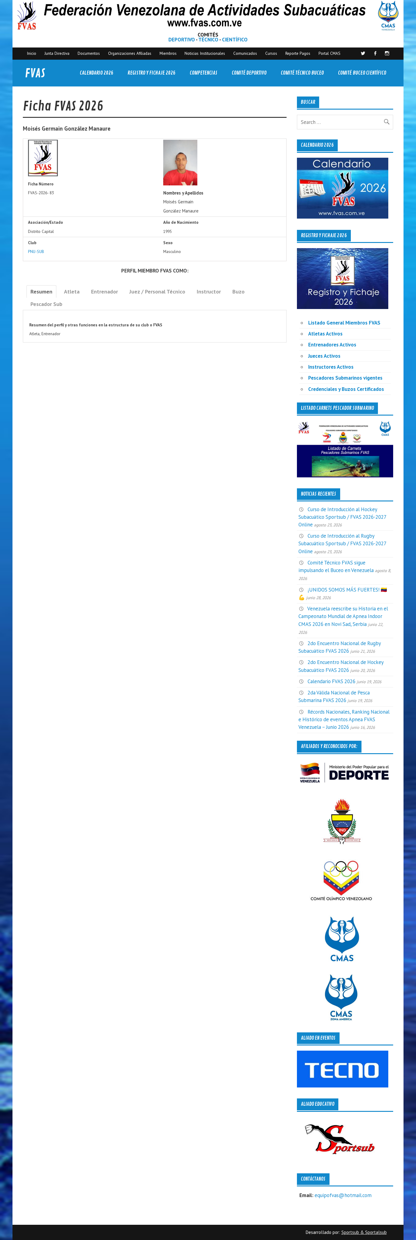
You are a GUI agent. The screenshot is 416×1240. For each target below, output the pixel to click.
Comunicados (245, 53)
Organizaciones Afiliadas (129, 53)
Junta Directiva (56, 53)
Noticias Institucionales (205, 53)
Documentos (89, 53)
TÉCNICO (208, 39)
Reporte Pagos (297, 53)
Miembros (168, 53)
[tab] (41, 291)
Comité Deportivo (249, 73)
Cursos (271, 53)
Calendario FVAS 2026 (331, 681)
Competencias (203, 73)
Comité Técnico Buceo (302, 73)
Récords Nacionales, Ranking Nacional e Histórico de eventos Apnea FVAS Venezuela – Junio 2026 (344, 719)
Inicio (31, 53)
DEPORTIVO (181, 39)
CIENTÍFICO (235, 39)
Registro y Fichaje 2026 (151, 73)
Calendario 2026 (96, 73)
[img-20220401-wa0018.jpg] (180, 184)
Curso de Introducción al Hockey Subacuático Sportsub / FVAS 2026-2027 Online (342, 517)
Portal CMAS (329, 53)
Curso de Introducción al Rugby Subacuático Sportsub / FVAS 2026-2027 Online (342, 543)
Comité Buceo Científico (362, 73)
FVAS (35, 73)
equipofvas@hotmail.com (343, 1195)
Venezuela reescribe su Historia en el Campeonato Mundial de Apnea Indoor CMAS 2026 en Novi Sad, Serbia (343, 616)
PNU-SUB (36, 251)
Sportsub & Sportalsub (364, 1232)
